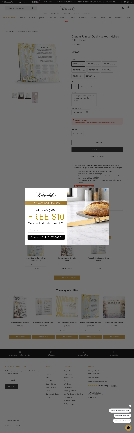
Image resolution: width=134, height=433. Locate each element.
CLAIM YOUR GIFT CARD (46, 237)
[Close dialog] (106, 190)
